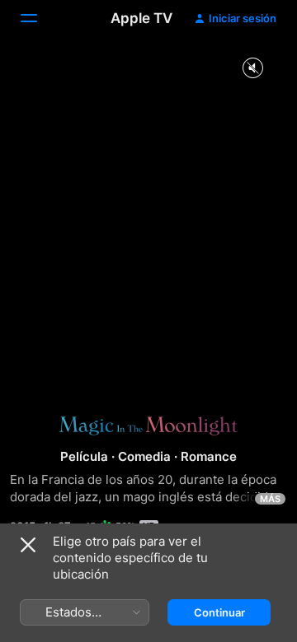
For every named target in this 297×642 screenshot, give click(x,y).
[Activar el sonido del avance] (252, 68)
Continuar (219, 612)
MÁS (270, 499)
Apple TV (141, 18)
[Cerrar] (28, 544)
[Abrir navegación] (39, 18)
